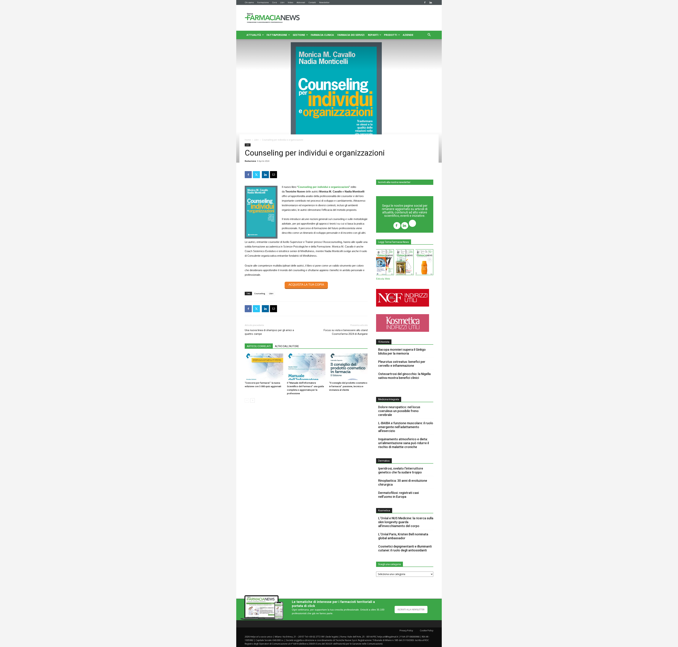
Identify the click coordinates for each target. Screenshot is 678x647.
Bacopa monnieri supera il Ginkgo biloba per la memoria (402, 351)
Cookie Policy (426, 630)
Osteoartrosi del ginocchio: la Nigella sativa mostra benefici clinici (404, 376)
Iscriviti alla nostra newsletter (394, 182)
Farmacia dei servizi (350, 35)
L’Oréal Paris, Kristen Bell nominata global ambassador (403, 536)
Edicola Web (383, 278)
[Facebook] (424, 2)
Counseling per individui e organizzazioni (323, 186)
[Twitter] (412, 224)
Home (248, 139)
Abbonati (301, 2)
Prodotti (390, 35)
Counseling (259, 293)
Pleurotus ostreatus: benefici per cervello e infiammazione (401, 363)
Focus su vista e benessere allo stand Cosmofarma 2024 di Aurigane (346, 332)
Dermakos (384, 460)
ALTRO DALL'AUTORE (287, 346)
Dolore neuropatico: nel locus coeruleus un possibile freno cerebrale (399, 411)
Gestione (299, 35)
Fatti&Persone (277, 35)
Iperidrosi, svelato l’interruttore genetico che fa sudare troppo (400, 470)
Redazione (250, 161)
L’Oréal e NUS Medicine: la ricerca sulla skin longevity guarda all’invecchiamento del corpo (405, 522)
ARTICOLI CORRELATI (259, 346)
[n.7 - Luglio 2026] (405, 263)
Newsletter (324, 2)
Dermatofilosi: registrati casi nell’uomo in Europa (398, 494)
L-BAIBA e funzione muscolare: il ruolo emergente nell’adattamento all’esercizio (405, 427)
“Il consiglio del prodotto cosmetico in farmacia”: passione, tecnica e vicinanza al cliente (348, 386)
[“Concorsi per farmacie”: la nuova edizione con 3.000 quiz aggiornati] (264, 366)
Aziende (408, 35)
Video (290, 2)
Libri (282, 2)
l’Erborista (383, 341)
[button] (429, 35)
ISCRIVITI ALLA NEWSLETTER (411, 609)
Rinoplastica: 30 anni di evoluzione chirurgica (402, 482)
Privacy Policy (406, 630)
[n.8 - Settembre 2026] (385, 263)
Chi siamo (249, 2)
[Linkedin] (430, 2)
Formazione (263, 2)
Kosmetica (384, 510)
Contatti (312, 2)
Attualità (253, 35)
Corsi (274, 2)
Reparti (373, 35)
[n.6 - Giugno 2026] (424, 263)
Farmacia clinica (322, 35)
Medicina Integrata (388, 399)
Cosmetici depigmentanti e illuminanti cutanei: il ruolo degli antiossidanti (405, 548)
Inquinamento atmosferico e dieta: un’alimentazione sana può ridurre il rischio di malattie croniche (403, 443)
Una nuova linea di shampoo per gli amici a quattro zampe (269, 332)
